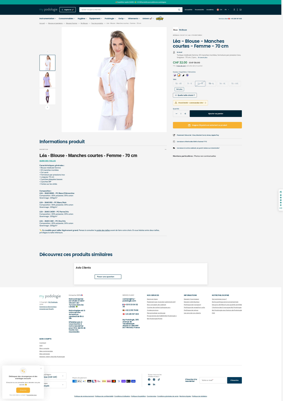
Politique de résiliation (199, 396)
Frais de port (181, 66)
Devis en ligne (152, 299)
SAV (40, 346)
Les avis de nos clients (192, 313)
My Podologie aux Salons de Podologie (227, 310)
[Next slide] (47, 107)
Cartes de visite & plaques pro (158, 307)
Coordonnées (151, 396)
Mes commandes (46, 351)
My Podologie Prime (154, 319)
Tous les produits (97, 23)
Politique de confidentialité (104, 396)
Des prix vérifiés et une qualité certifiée (227, 305)
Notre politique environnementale (225, 302)
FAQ (213, 313)
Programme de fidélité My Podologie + (162, 316)
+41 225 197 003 (236, 19)
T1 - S (190, 84)
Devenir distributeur (191, 302)
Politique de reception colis (194, 307)
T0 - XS (179, 84)
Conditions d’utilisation (122, 396)
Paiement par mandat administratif (161, 302)
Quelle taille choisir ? (186, 95)
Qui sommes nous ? (219, 299)
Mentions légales (185, 396)
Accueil (42, 23)
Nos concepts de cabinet (156, 305)
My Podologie (52, 302)
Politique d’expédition (138, 396)
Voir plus (179, 89)
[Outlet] (160, 18)
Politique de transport (192, 305)
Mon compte (44, 348)
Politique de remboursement (84, 396)
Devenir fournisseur (191, 299)
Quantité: (176, 109)
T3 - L (212, 84)
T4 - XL (224, 84)
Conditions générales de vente (167, 396)
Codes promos (152, 310)
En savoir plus (202, 57)
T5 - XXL (236, 84)
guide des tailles (103, 230)
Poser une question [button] (105, 276)
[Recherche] (179, 9)
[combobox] (130, 9)
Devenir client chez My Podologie (52, 357)
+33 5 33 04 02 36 (130, 305)
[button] (240, 9)
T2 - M (201, 84)
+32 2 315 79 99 (131, 310)
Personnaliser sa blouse (156, 313)
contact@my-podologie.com (129, 300)
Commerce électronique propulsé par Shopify (47, 308)
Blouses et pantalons (55, 23)
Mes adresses (44, 354)
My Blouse (84, 23)
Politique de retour (191, 310)
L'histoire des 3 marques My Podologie (226, 307)
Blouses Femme (71, 23)
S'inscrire (235, 380)
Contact (42, 343)
